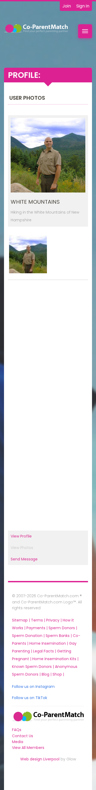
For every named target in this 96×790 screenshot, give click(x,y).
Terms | (38, 620)
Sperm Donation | (29, 635)
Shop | (58, 674)
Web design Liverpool (39, 759)
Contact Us (22, 736)
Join (66, 6)
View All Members (28, 747)
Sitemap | (21, 620)
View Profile (21, 536)
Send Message (24, 559)
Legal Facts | (45, 651)
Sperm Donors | (63, 628)
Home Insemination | (49, 643)
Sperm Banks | (59, 635)
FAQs (16, 729)
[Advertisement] (48, 344)
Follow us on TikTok (29, 697)
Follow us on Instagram (33, 686)
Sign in (82, 6)
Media (17, 741)
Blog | (47, 674)
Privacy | (54, 620)
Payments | (37, 628)
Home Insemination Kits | (55, 658)
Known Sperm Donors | (33, 666)
